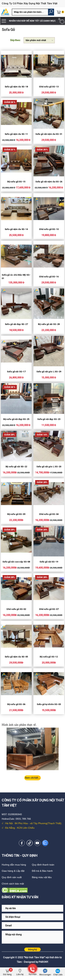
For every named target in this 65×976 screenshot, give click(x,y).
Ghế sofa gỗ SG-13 (49, 86)
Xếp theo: (15, 40)
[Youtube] (37, 843)
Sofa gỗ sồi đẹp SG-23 (48, 419)
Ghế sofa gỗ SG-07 (49, 609)
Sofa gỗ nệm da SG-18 (16, 86)
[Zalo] (45, 843)
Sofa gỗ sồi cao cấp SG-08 (16, 561)
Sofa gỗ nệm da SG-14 (16, 229)
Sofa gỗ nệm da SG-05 (16, 656)
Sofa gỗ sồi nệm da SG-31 (48, 134)
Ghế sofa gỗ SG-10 (49, 229)
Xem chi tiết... (32, 777)
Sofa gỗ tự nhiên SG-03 (49, 704)
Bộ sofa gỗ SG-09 (16, 514)
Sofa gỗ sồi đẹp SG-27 (16, 324)
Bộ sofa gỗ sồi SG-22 (16, 466)
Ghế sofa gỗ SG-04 (49, 514)
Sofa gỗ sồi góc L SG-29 (48, 371)
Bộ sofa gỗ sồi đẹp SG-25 (16, 419)
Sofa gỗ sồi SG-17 (16, 371)
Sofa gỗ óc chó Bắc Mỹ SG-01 (16, 277)
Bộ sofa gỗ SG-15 (16, 181)
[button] (51, 12)
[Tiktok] (30, 843)
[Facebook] (22, 843)
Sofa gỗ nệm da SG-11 (16, 134)
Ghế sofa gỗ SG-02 (16, 609)
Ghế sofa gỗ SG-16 (49, 276)
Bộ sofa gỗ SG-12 (49, 656)
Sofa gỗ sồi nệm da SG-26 (48, 181)
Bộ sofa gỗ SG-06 (16, 704)
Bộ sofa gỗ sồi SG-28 (48, 324)
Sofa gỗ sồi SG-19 (49, 561)
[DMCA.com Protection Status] (32, 890)
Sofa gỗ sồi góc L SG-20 (48, 466)
